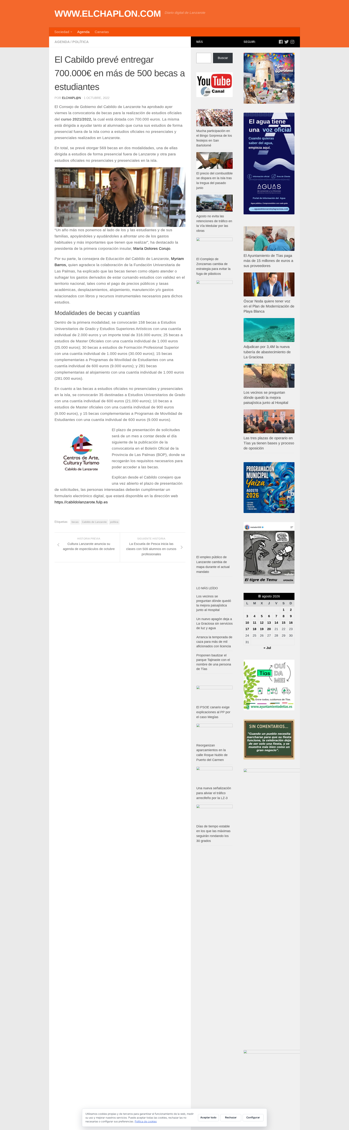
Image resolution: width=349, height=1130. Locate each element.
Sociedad (61, 32)
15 (283, 622)
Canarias (102, 32)
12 (262, 622)
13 (269, 622)
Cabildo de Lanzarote (94, 521)
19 (262, 629)
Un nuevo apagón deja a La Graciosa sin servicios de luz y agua (214, 623)
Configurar (253, 1117)
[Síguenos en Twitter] (286, 42)
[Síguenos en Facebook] (280, 42)
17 (247, 629)
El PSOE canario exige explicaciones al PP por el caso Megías (213, 712)
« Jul (267, 648)
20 (269, 629)
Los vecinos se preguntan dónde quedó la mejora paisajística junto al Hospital (266, 397)
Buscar (223, 58)
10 (247, 622)
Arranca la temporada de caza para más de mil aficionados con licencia (214, 641)
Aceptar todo (208, 1117)
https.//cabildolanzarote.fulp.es (81, 502)
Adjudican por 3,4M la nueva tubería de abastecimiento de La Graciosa (267, 352)
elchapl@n (71, 98)
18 (254, 629)
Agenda (83, 32)
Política (80, 42)
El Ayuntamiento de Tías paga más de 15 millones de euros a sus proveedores (268, 261)
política (114, 521)
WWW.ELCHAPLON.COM (108, 14)
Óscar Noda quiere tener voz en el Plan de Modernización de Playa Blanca (269, 306)
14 (276, 622)
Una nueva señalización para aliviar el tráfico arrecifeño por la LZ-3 (213, 793)
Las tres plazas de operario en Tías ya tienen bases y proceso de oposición (269, 443)
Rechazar (231, 1117)
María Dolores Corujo (151, 248)
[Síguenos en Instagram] (292, 42)
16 (291, 622)
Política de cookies (146, 1121)
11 (254, 622)
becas (75, 521)
